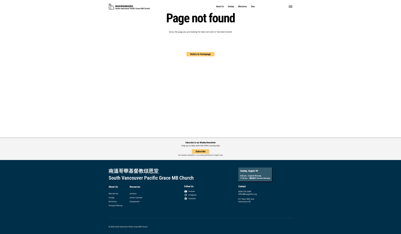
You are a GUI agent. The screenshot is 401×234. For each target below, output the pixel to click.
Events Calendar (136, 197)
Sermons (133, 193)
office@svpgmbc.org (247, 194)
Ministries (242, 6)
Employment (135, 201)
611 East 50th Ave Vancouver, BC (246, 200)
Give (253, 6)
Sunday (231, 6)
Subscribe (201, 151)
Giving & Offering (115, 205)
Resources (135, 186)
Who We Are (113, 193)
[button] (290, 6)
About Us (220, 6)
